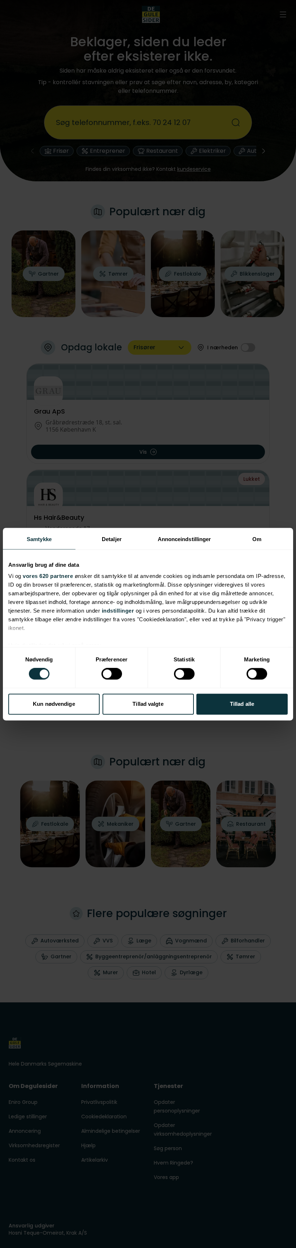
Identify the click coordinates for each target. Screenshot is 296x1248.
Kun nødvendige (54, 704)
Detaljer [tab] (112, 539)
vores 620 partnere (48, 576)
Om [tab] (256, 539)
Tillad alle (242, 704)
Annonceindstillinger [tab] (184, 539)
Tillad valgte (147, 704)
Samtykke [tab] (39, 539)
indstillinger (118, 611)
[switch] (111, 674)
